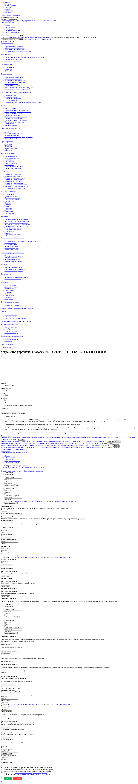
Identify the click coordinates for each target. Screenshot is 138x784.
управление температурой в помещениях (14, 678)
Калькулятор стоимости (12, 30)
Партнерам (8, 7)
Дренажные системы (11, 287)
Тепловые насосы (6, 64)
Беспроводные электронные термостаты (17, 224)
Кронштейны (9, 160)
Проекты (7, 9)
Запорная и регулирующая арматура (12, 253)
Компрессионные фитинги (13, 267)
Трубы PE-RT (9, 146)
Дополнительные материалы (10, 302)
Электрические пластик (12, 85)
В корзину (21, 439)
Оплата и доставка (10, 5)
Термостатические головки (13, 228)
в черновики (21, 413)
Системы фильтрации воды (13, 59)
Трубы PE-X (8, 145)
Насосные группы (10, 243)
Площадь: (4, 672)
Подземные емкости (11, 315)
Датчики (7, 233)
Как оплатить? (36, 39)
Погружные (8, 203)
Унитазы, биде (9, 295)
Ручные (7, 206)
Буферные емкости (7, 43)
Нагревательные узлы (11, 248)
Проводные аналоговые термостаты (16, 226)
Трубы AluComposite (11, 148)
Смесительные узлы (11, 244)
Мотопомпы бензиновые (12, 198)
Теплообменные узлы (11, 246)
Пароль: (7, 481)
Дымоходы (8, 132)
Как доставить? (46, 39)
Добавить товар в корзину (9, 413)
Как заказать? (27, 39)
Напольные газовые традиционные (16, 117)
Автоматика (24, 37)
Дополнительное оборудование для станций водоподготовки (24, 57)
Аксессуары (8, 297)
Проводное (28, 681)
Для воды (8, 204)
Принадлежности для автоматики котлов (18, 112)
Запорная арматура (11, 257)
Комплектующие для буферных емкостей (18, 51)
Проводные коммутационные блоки (16, 219)
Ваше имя (4, 696)
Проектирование (10, 27)
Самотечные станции (11, 333)
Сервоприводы (9, 231)
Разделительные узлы (11, 249)
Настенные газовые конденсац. (15, 122)
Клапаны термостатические (13, 261)
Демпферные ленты (11, 156)
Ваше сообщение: (6, 552)
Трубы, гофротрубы (7, 142)
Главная (7, 2)
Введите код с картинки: (12, 496)
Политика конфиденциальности (11, 471)
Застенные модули (10, 288)
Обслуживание (9, 29)
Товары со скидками (7, 344)
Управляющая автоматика (36, 37)
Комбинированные (11, 125)
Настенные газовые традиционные (16, 120)
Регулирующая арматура (12, 259)
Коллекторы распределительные (15, 178)
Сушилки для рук (10, 95)
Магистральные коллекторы (14, 133)
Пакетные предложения (12, 115)
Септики (7, 329)
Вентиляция (8, 341)
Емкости (3, 311)
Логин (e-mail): (9, 477)
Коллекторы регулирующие (13, 181)
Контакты (8, 12)
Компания (8, 4)
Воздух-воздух (9, 67)
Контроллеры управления (13, 229)
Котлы (3, 105)
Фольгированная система (13, 279)
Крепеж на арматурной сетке (14, 166)
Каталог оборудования (12, 32)
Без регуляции (7, 681)
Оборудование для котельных (10, 128)
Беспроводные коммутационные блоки (17, 221)
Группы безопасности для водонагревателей (19, 87)
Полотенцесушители (11, 100)
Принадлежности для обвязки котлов (16, 110)
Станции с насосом (11, 331)
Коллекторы (5, 171)
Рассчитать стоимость (8, 685)
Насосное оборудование (8, 191)
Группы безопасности (11, 138)
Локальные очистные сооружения (12, 324)
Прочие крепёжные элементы (14, 168)
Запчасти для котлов (11, 108)
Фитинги (4, 264)
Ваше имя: (4, 530)
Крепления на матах (11, 163)
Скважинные (9, 211)
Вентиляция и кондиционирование (12, 336)
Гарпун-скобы (9, 165)
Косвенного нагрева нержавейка (15, 80)
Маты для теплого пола (12, 158)
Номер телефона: (6, 534)
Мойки (7, 294)
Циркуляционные (10, 194)
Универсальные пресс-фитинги (15, 269)
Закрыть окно (80, 519)
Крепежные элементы (8, 153)
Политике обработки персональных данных (35, 774)
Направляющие (9, 161)
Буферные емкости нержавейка (15, 48)
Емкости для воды (10, 316)
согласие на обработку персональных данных (28, 501)
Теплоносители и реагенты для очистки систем (16, 321)
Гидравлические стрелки (12, 135)
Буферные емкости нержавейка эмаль (17, 49)
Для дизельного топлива (12, 199)
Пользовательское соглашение (33, 471)
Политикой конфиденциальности (65, 501)
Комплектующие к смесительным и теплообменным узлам (23, 241)
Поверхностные (10, 201)
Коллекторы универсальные (14, 176)
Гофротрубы (8, 150)
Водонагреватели (6, 74)
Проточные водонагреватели (14, 77)
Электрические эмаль (11, 84)
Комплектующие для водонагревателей (17, 89)
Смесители (8, 292)
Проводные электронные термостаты (16, 223)
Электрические (9, 123)
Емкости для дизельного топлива (15, 318)
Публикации (9, 11)
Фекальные (8, 208)
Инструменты (9, 299)
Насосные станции (11, 196)
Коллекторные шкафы (12, 305)
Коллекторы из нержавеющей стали (16, 185)
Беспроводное (18, 681)
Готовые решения (10, 285)
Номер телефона (6, 700)
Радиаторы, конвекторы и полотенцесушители (16, 92)
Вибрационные (9, 213)
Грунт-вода (8, 70)
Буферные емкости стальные (14, 46)
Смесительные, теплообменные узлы (13, 238)
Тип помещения (6, 671)
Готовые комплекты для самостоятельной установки (17, 308)
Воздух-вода (8, 69)
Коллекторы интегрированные (14, 179)
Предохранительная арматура (14, 256)
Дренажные (8, 210)
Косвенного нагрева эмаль (13, 79)
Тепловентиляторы (11, 97)
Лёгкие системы (6, 274)
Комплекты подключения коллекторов (17, 186)
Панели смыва (9, 290)
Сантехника (4, 282)
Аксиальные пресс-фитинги (14, 271)
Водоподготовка (6, 54)
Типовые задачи (6, 347)
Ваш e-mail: (4, 510)
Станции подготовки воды (13, 61)
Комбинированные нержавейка (15, 82)
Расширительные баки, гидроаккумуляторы (18, 137)
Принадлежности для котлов (14, 113)
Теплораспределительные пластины (16, 277)
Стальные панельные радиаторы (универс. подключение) (23, 102)
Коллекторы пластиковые (13, 174)
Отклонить (17, 778)
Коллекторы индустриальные (14, 183)
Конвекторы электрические (13, 98)
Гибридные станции (11, 328)
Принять (8, 778)
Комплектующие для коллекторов (15, 188)
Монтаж (7, 25)
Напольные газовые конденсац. (15, 118)
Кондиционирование (11, 339)
